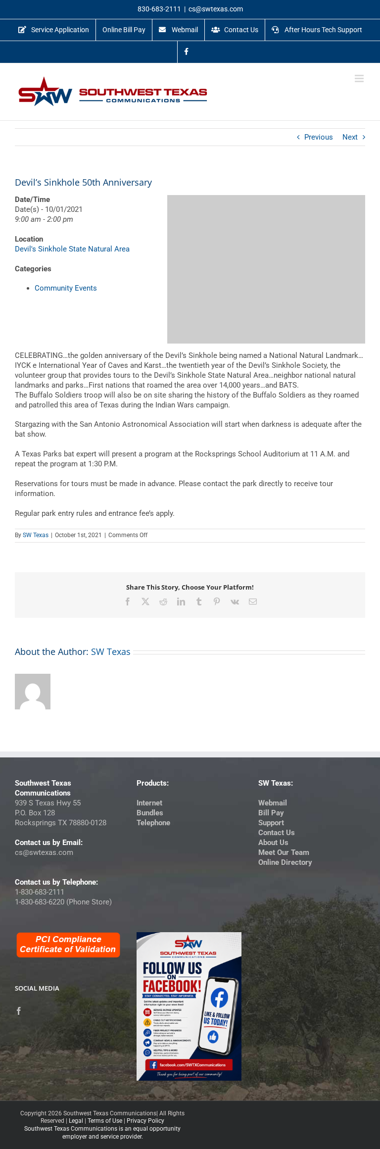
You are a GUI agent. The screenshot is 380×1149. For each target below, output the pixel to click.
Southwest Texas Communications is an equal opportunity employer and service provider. (102, 1132)
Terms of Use (105, 1120)
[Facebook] (19, 1011)
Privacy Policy (145, 1120)
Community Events (66, 288)
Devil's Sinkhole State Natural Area (72, 249)
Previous (318, 137)
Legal (76, 1120)
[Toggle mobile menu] (360, 78)
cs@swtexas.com (216, 9)
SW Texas (35, 535)
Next (350, 137)
